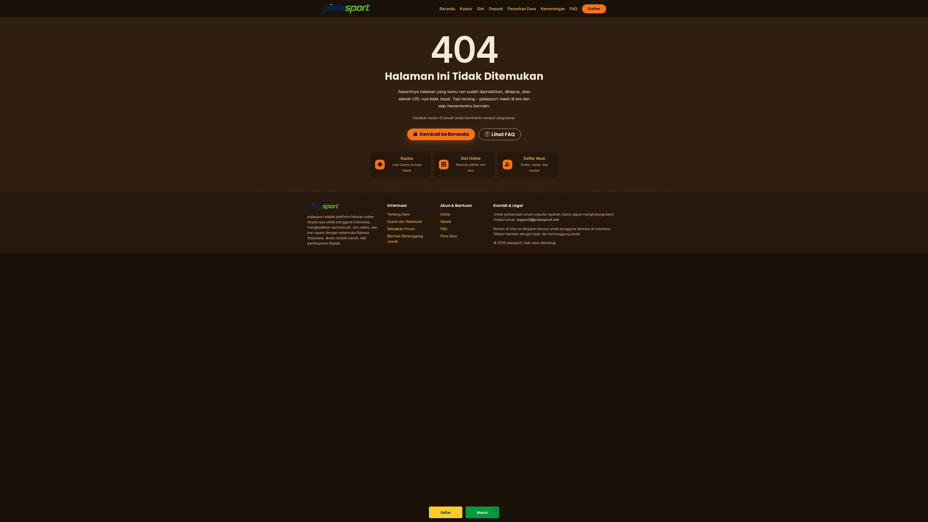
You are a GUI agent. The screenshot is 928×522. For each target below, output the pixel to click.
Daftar (594, 8)
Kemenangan (553, 8)
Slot (480, 8)
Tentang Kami (398, 214)
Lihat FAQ (503, 134)
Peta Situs (448, 236)
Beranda (447, 8)
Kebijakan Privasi (401, 229)
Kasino (466, 8)
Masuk (445, 221)
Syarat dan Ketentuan (404, 221)
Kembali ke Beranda (444, 134)
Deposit (496, 8)
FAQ (573, 8)
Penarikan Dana (522, 8)
